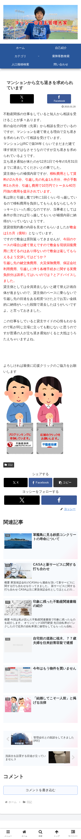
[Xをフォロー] (22, 500)
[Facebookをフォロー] (59, 500)
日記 (10, 464)
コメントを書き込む (40, 790)
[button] (65, 482)
